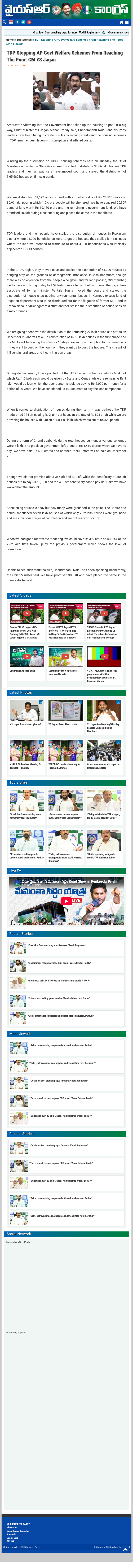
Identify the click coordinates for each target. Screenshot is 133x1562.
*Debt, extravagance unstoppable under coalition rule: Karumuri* (65, 858)
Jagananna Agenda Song (22, 670)
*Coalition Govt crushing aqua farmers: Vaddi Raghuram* (48, 32)
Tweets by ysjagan (16, 1332)
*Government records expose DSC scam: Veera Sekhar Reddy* (59, 963)
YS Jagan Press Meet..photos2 (25, 724)
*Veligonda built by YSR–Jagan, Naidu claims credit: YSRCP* (59, 980)
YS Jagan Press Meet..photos (63, 724)
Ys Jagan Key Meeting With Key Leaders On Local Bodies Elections (103, 728)
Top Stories (24, 39)
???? (121, 21)
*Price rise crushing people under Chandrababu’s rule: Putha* (59, 998)
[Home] (66, 9)
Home (10, 39)
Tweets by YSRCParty (18, 1242)
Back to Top (125, 1549)
